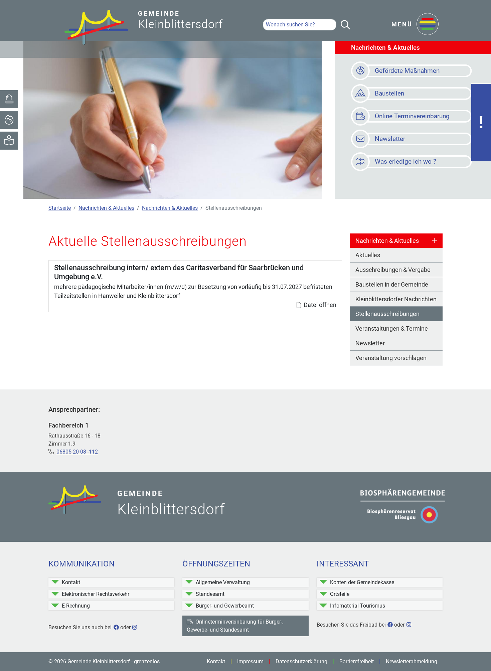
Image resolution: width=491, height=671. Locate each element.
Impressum (250, 661)
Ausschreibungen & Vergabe (393, 269)
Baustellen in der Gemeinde (391, 284)
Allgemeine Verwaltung (223, 582)
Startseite (59, 208)
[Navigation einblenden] (428, 24)
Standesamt (210, 594)
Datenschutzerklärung (301, 661)
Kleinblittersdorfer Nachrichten (396, 299)
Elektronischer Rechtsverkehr (95, 594)
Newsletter (370, 343)
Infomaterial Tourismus (357, 606)
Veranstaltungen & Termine (391, 328)
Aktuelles (367, 255)
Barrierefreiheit (356, 661)
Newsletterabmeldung (411, 661)
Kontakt (71, 582)
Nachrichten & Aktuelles (106, 208)
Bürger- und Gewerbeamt (225, 606)
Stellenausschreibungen (387, 313)
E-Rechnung (76, 606)
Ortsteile (339, 594)
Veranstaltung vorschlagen (391, 357)
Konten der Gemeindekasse (362, 582)
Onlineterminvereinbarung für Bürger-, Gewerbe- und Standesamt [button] (235, 626)
